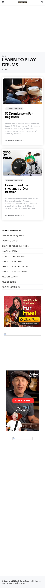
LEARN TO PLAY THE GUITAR (15, 266)
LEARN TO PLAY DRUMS (14, 108)
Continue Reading (14, 140)
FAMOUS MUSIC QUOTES (13, 235)
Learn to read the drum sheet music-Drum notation (20, 188)
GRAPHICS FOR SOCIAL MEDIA (15, 246)
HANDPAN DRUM (9, 251)
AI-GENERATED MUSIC (12, 230)
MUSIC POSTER (9, 282)
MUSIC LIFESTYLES (10, 276)
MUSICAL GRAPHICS (11, 287)
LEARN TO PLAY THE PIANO (14, 271)
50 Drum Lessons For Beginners (18, 115)
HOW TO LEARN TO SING (13, 256)
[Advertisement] (22, 28)
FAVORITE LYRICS (10, 240)
